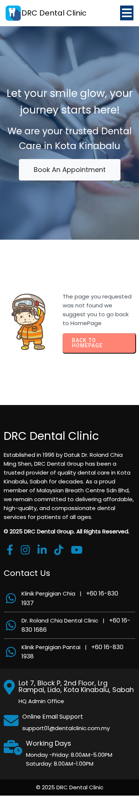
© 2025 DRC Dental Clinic (69, 787)
